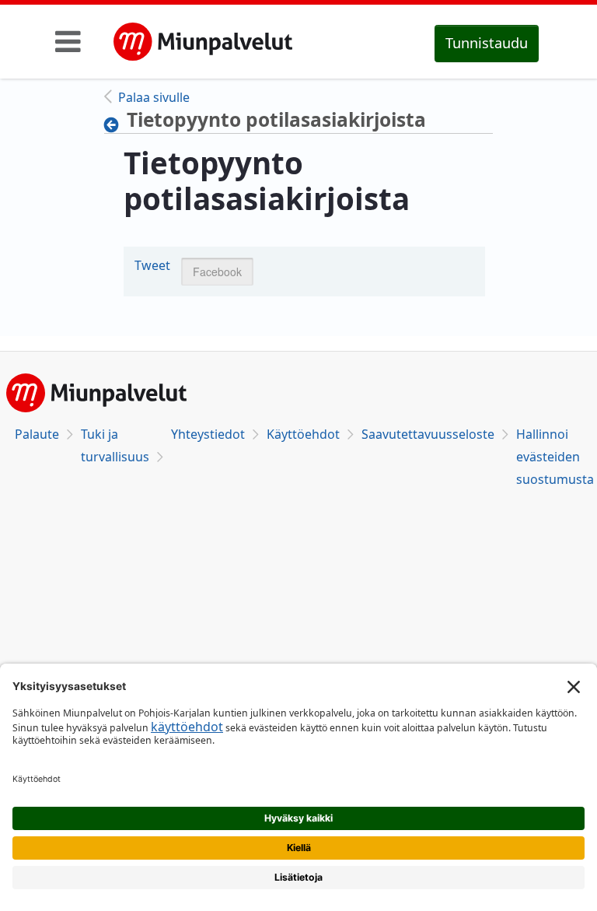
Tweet (152, 265)
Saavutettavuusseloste (427, 434)
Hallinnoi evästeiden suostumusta (555, 457)
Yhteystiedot (208, 434)
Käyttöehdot (303, 434)
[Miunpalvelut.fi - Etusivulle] (202, 42)
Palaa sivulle (154, 97)
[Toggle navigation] (68, 41)
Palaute (37, 434)
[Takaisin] (115, 124)
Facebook (217, 271)
